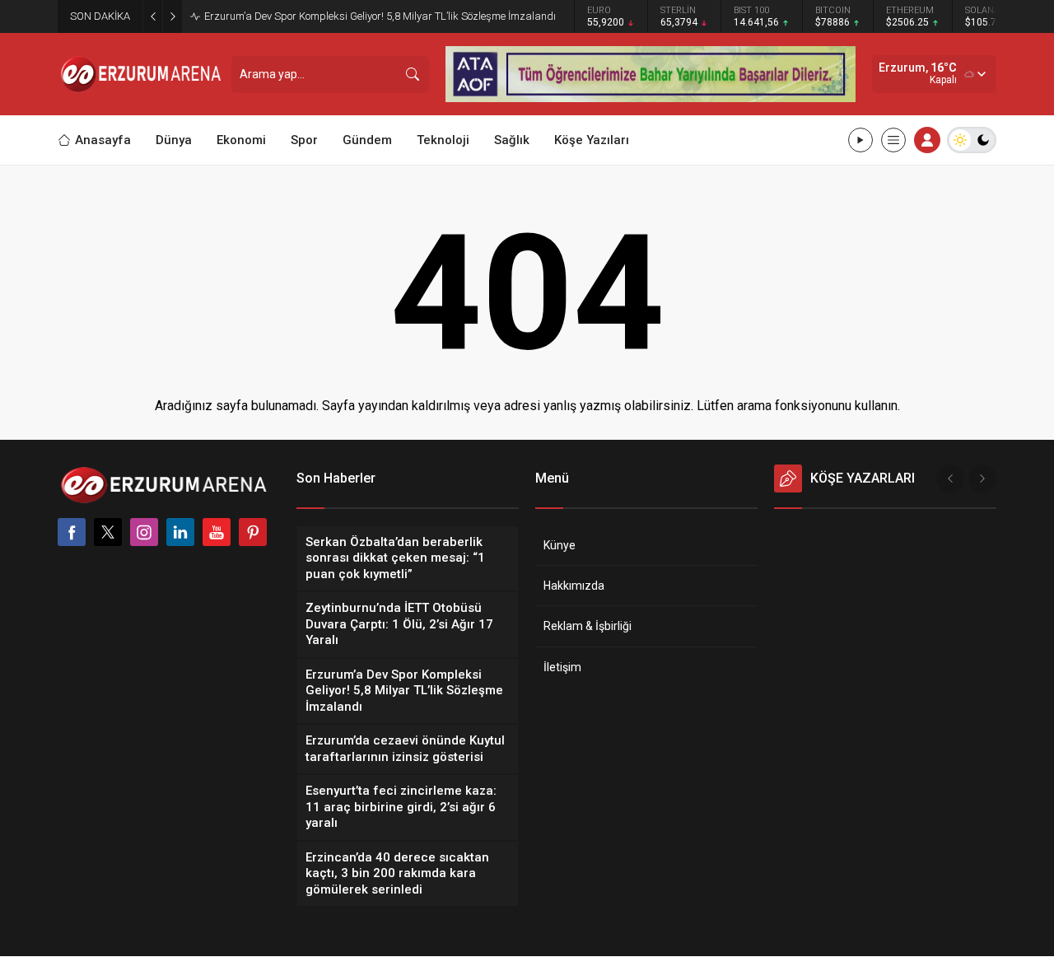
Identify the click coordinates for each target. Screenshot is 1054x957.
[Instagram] (144, 532)
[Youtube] (217, 532)
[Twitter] (108, 532)
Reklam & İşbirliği (587, 626)
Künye (559, 545)
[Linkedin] (180, 532)
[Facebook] (72, 532)
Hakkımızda (573, 585)
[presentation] (950, 478)
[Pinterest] (253, 532)
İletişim (562, 667)
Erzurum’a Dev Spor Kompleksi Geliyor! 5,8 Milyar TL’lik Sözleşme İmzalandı (380, 16)
